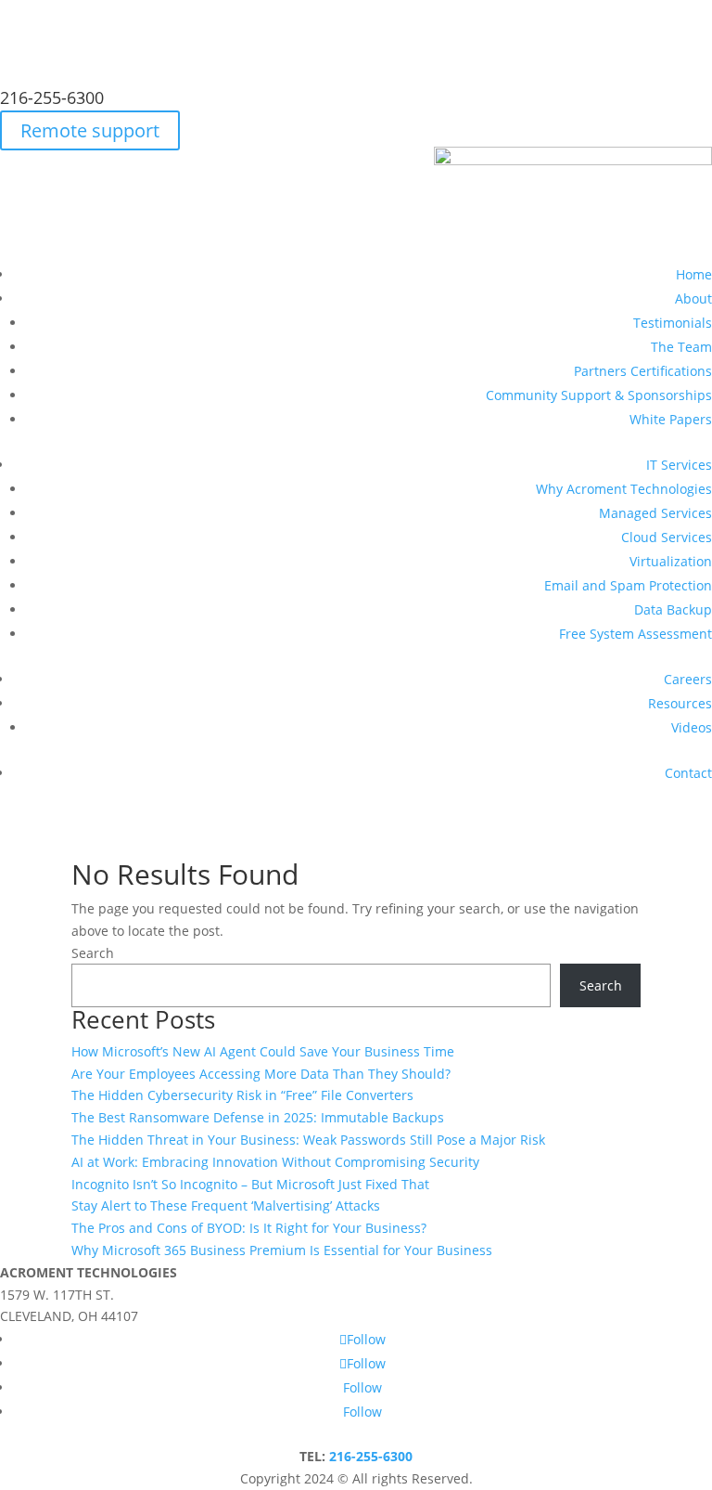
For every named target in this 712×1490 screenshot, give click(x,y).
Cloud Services (666, 537)
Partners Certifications (643, 371)
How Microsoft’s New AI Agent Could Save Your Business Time (262, 1051)
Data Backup (673, 609)
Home (694, 274)
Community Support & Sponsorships (599, 395)
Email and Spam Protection (628, 585)
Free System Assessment (635, 633)
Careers (688, 679)
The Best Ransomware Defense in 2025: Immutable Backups (257, 1117)
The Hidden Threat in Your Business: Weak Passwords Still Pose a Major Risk (308, 1139)
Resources (680, 703)
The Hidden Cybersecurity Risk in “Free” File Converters (242, 1095)
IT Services (679, 464)
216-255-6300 (52, 97)
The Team (681, 347)
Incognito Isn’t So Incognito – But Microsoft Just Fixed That (250, 1184)
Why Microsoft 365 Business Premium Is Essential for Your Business (281, 1250)
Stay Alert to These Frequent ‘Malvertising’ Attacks (225, 1205)
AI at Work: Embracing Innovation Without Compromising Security (275, 1162)
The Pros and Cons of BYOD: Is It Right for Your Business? (248, 1228)
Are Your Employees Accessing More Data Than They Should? (261, 1073)
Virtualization (670, 561)
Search (92, 953)
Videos (691, 727)
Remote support (89, 130)
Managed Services (655, 513)
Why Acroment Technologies (624, 489)
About (693, 298)
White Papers (670, 419)
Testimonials (672, 322)
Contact (688, 773)
